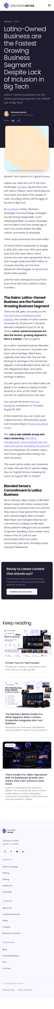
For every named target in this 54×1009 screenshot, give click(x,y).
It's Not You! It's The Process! (22, 662)
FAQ (4, 962)
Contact (7, 968)
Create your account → (21, 591)
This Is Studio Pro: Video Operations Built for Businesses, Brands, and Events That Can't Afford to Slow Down (26, 779)
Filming (6, 873)
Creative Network (11, 914)
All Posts (7, 21)
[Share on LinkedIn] (13, 120)
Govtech (22, 187)
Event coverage (10, 866)
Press (5, 920)
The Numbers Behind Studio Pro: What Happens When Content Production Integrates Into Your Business (24, 719)
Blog (5, 949)
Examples (7, 892)
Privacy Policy (9, 990)
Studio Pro (8, 885)
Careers (6, 926)
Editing (6, 879)
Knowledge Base (11, 955)
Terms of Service (24, 990)
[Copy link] (18, 120)
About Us (7, 908)
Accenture (13, 209)
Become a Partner (11, 933)
